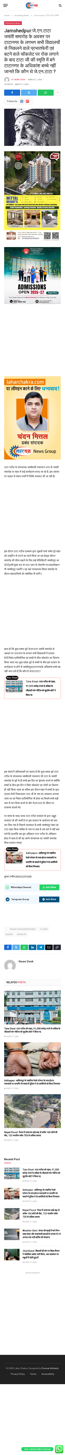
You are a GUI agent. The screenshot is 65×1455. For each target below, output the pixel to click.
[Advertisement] (32, 339)
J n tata (44, 929)
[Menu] (5, 5)
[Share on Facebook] (12, 93)
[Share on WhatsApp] (46, 93)
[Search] (60, 5)
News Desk (19, 80)
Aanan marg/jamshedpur (23, 929)
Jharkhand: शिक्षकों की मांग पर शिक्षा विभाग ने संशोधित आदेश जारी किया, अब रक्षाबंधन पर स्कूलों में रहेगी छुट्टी (41, 1254)
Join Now (51, 887)
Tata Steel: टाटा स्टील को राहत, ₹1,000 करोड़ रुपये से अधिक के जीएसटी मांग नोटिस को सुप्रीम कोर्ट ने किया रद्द (41, 1173)
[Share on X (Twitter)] (29, 93)
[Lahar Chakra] (32, 5)
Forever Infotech (50, 1368)
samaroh (21, 934)
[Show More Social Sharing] (57, 93)
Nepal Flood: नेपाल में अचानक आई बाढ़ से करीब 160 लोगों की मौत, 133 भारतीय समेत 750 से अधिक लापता (41, 1213)
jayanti (9, 934)
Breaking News (13, 23)
